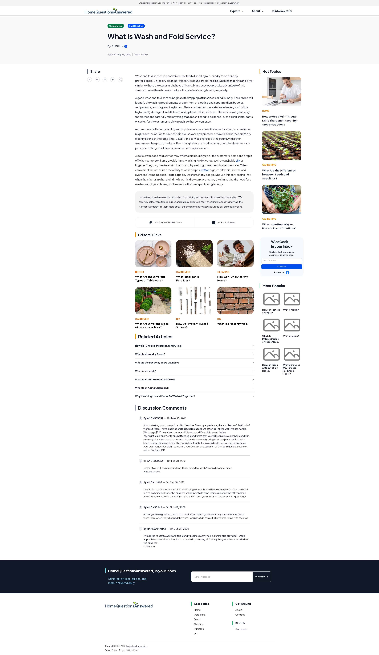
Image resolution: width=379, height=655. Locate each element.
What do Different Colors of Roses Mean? (271, 339)
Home (265, 110)
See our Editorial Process (168, 222)
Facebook (241, 629)
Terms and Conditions (128, 650)
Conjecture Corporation (136, 646)
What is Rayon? (291, 336)
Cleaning (223, 271)
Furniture (199, 628)
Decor (139, 271)
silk (238, 160)
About (238, 609)
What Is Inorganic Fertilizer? (187, 278)
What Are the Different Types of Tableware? (150, 278)
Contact (240, 614)
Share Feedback (226, 222)
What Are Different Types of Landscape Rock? (151, 325)
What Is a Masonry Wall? (233, 323)
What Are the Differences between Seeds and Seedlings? (279, 174)
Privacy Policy (111, 650)
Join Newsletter (282, 11)
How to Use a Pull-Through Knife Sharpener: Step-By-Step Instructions (280, 120)
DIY (178, 318)
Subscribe (281, 266)
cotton (205, 170)
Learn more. (235, 3)
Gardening (183, 271)
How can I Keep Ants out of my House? (270, 367)
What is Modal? (291, 309)
